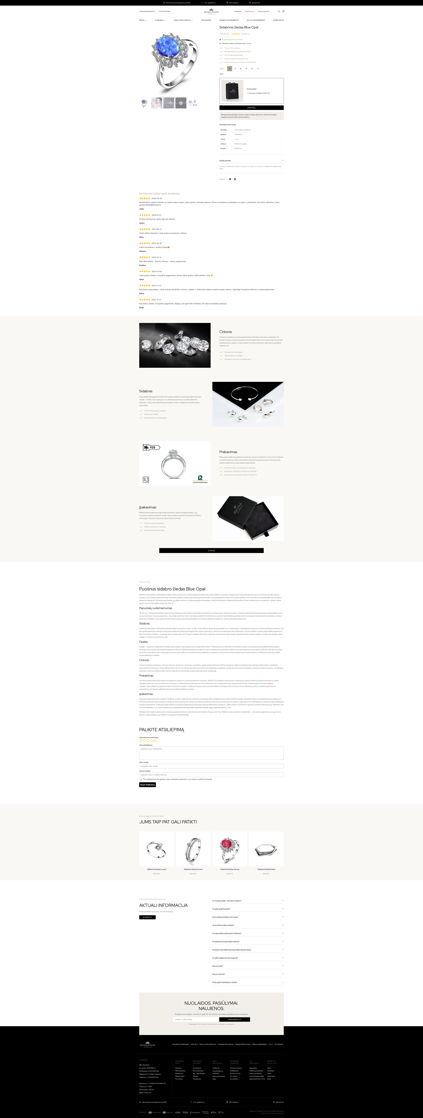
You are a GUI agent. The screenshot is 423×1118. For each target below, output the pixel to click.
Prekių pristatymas (243, 1044)
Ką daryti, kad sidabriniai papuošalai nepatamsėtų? (231, 950)
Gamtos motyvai (236, 1068)
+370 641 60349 (164, 11)
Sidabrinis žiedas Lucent (156, 869)
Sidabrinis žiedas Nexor (266, 869)
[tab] (211, 572)
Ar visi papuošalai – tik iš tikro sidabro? (226, 901)
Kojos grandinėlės (256, 1073)
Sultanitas (270, 1071)
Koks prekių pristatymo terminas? (225, 917)
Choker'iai (215, 1068)
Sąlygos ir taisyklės (207, 1044)
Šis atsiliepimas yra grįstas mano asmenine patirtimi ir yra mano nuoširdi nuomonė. (177, 779)
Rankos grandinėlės (256, 1071)
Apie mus (194, 1044)
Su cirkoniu (179, 1079)
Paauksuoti (179, 1073)
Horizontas (271, 1076)
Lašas (269, 1073)
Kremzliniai (197, 1068)
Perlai (269, 1079)
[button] (251, 161)
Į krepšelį (251, 108)
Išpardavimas (249, 11)
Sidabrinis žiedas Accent (193, 869)
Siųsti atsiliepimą (147, 785)
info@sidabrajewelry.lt (147, 11)
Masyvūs (178, 1068)
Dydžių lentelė (225, 160)
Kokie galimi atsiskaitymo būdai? (224, 982)
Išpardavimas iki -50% (257, 1079)
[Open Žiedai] (146, 20)
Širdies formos (235, 1073)
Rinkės (195, 1076)
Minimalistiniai (180, 1071)
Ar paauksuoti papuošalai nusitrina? (225, 941)
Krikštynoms (234, 1071)
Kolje (214, 1079)
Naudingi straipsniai (180, 1044)
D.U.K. (271, 1044)
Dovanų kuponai (263, 11)
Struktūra (280, 1111)
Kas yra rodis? (217, 966)
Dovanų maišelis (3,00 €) (258, 91)
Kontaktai (279, 1044)
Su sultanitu (234, 1079)
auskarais (150, 619)
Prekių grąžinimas (259, 1044)
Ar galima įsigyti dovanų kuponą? (225, 958)
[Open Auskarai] (165, 20)
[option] (229, 68)
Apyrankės (253, 1068)
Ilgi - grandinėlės (199, 1073)
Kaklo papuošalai (217, 1062)
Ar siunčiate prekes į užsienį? (223, 925)
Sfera (269, 1068)
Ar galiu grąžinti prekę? (221, 909)
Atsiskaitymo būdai (226, 1044)
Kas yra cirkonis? (218, 974)
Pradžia (222, 166)
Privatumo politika (270, 1111)
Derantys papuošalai (257, 1076)
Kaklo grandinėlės (218, 1076)
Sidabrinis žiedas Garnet (229, 869)
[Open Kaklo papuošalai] (192, 20)
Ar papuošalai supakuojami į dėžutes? (226, 933)
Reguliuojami (180, 1076)
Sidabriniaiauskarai (197, 1062)
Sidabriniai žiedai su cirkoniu (252, 166)
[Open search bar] (279, 11)
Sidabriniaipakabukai (234, 1062)
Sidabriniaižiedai (179, 1062)
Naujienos (237, 11)
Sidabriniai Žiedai (233, 166)
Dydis (221, 68)
